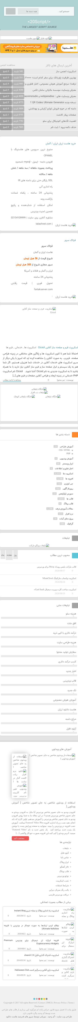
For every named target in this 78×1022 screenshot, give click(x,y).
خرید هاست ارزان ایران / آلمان (61, 144)
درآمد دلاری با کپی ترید (64, 633)
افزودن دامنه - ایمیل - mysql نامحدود (34, 162)
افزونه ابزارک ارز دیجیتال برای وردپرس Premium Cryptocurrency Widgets (31, 942)
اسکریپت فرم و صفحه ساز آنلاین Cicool (58, 347)
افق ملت (71, 623)
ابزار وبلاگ (64, 862)
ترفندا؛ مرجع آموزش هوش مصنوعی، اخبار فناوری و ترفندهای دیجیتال (41, 84)
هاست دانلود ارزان (67, 710)
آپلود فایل (71, 729)
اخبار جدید (71, 671)
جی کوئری (68, 484)
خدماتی (18, 347)
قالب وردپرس (69, 681)
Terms (70, 1003)
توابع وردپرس (63, 876)
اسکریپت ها (30, 347)
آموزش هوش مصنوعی (64, 700)
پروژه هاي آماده (66, 518)
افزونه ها (69, 478)
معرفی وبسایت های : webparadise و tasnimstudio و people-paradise (40, 96)
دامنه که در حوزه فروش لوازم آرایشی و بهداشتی (52, 109)
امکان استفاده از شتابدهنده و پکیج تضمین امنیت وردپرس (32, 208)
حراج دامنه (71, 719)
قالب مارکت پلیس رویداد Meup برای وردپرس (56, 567)
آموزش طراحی (66, 446)
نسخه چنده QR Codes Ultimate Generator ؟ (53, 102)
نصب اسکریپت (62, 881)
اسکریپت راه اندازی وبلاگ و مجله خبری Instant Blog (36, 910)
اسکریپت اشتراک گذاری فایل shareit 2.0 (41, 955)
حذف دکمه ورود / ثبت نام (63, 127)
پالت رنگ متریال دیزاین (59, 890)
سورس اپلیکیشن (66, 493)
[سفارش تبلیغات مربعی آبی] (52, 396)
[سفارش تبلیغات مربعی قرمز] (24, 396)
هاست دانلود (11, 1016)
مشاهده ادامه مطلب (12, 380)
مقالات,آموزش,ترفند (64, 509)
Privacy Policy (60, 1003)
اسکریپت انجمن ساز (66, 71)
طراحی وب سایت (64, 1016)
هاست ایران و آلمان (43, 252)
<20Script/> (39, 22)
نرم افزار (69, 514)
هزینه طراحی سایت (66, 643)
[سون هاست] (33, 38)
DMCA (49, 1003)
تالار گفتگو (64, 867)
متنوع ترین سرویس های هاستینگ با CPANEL (32, 153)
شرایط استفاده (62, 885)
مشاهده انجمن (7, 65)
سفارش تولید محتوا (66, 652)
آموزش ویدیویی (66, 458)
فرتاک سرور (70, 240)
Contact (41, 1003)
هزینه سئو (71, 614)
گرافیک (70, 524)
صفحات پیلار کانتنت (66, 115)
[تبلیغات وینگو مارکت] (39, 545)
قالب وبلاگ (68, 503)
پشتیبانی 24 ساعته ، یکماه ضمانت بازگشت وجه (32, 196)
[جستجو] (11, 11)
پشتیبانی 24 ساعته (43, 277)
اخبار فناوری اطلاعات (64, 468)
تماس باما (65, 857)
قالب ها (70, 499)
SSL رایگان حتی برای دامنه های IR (35, 180)
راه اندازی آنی (46, 187)
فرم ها (9, 347)
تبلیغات (66, 848)
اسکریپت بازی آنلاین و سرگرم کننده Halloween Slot (37, 970)
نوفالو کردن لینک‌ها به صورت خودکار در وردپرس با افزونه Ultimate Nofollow (31, 927)
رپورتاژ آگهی (68, 488)
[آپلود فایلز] (46, 38)
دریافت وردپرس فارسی (59, 894)
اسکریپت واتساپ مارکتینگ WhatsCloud (59, 578)
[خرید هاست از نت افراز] (39, 392)
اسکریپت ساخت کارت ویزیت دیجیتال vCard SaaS (55, 589)
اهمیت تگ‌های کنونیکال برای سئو (59, 121)
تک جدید (71, 690)
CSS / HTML (64, 450)
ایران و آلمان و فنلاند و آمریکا (38, 271)
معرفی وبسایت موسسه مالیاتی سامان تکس (54, 90)
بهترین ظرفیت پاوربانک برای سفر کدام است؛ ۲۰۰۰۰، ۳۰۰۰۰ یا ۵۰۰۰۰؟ (41, 78)
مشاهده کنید (19, 838)
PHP (68, 453)
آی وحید (51, 1016)
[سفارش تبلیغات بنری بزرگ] (39, 389)
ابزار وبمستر (67, 463)
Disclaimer (39, 1006)
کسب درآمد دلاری (67, 662)
